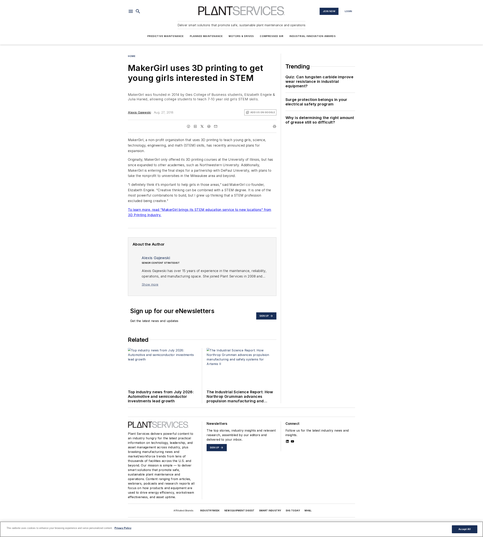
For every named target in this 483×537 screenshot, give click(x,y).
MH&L (308, 510)
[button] (131, 11)
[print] (274, 126)
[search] (138, 11)
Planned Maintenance (206, 36)
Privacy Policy (123, 528)
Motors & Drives (241, 36)
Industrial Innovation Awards (312, 36)
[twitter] (202, 126)
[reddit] (209, 126)
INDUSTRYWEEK (210, 510)
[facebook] (188, 126)
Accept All (464, 529)
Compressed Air (271, 36)
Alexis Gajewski (139, 112)
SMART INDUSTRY (270, 510)
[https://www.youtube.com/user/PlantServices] (292, 441)
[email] (216, 126)
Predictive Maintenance (165, 36)
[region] (241, 529)
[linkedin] (195, 126)
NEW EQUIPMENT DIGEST (239, 510)
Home (131, 56)
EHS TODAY (293, 510)
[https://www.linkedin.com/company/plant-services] (287, 441)
